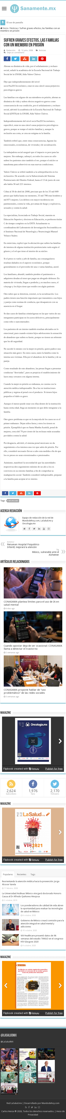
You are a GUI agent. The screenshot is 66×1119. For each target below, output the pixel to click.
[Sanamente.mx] (33, 8)
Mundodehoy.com (50, 1103)
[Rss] (26, 1107)
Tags (32, 874)
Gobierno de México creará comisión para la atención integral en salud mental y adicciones (42, 923)
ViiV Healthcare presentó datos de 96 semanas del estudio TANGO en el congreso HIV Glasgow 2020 (42, 938)
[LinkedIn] (35, 1107)
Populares (8, 874)
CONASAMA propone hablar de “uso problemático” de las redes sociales (25, 691)
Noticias (14, 28)
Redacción (10, 50)
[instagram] (39, 1107)
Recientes (21, 874)
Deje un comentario (15, 53)
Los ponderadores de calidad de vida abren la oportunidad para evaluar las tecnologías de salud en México (42, 908)
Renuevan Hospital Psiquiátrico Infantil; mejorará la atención (23, 544)
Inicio (5, 28)
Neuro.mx (13, 501)
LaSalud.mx (16, 1103)
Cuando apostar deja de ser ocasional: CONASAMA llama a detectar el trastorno (33, 647)
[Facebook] (29, 1107)
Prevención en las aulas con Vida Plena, (25, 22)
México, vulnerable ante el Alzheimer (45, 552)
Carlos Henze (7, 1111)
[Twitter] (32, 1107)
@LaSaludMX (9, 1035)
